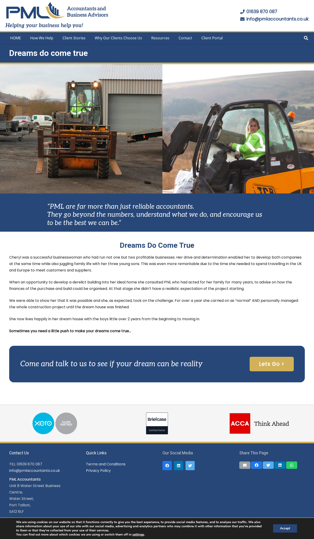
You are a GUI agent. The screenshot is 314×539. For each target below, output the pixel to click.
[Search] (306, 38)
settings (138, 535)
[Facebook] (167, 465)
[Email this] (244, 465)
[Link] (57, 11)
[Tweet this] (268, 465)
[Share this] (256, 465)
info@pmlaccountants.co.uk (34, 470)
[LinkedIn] (178, 465)
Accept (285, 528)
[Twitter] (190, 465)
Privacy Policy (98, 470)
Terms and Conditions (106, 464)
